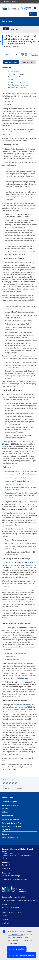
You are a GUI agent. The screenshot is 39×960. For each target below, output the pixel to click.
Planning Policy (13, 71)
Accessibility (6, 868)
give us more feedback (13, 788)
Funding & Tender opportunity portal (14, 879)
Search (33, 14)
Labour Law (31, 567)
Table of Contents (11, 62)
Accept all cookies (16, 949)
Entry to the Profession (16, 74)
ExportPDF (22, 54)
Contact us (5, 834)
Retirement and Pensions (17, 87)
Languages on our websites (11, 912)
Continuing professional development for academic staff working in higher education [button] (38, 41)
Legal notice (6, 923)
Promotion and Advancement (18, 85)
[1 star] (4, 783)
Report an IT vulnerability (10, 908)
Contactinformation (34, 54)
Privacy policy (7, 919)
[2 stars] (6, 783)
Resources (5, 904)
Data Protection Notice (10, 837)
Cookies (5, 916)
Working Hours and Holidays (18, 82)
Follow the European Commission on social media (19, 901)
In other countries (28, 62)
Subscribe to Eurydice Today (12, 826)
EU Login (5, 812)
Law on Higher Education (14, 484)
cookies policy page (15, 934)
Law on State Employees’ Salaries (17, 481)
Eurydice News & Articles (11, 819)
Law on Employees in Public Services (18, 478)
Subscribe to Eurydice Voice (12, 823)
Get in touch (6, 865)
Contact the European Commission (14, 897)
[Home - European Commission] (11, 8)
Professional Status (15, 77)
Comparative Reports (9, 802)
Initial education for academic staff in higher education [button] (1, 41)
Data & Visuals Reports (10, 805)
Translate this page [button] (27, 8)
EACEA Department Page (11, 876)
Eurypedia (5, 808)
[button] (35, 8)
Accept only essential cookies (21, 955)
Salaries (11, 79)
